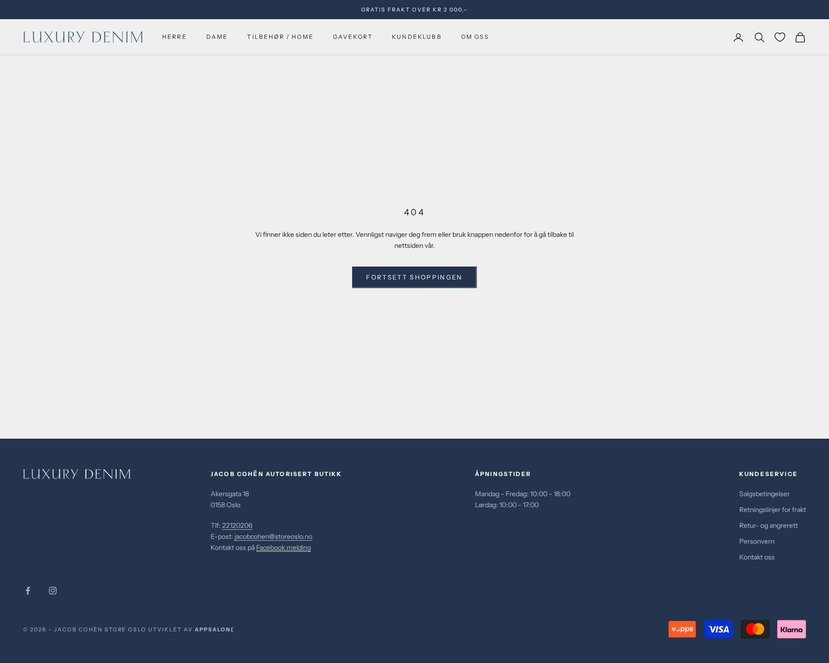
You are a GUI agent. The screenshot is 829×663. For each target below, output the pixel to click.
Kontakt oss (757, 557)
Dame (217, 37)
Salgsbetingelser (764, 493)
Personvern (756, 541)
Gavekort (353, 37)
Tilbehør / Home (280, 37)
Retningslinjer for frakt (772, 509)
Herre (174, 37)
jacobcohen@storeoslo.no (273, 536)
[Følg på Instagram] (53, 590)
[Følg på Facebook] (28, 590)
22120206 (237, 525)
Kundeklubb (417, 37)
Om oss (475, 37)
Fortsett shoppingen (414, 277)
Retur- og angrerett (768, 525)
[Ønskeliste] (780, 37)
